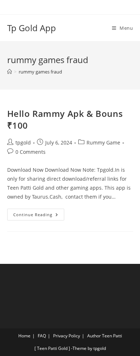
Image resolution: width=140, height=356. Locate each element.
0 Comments (30, 151)
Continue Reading (38, 213)
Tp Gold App (31, 28)
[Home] (9, 71)
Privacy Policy (66, 336)
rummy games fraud (40, 71)
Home (24, 336)
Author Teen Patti (104, 336)
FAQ (42, 336)
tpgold (23, 142)
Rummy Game (103, 142)
